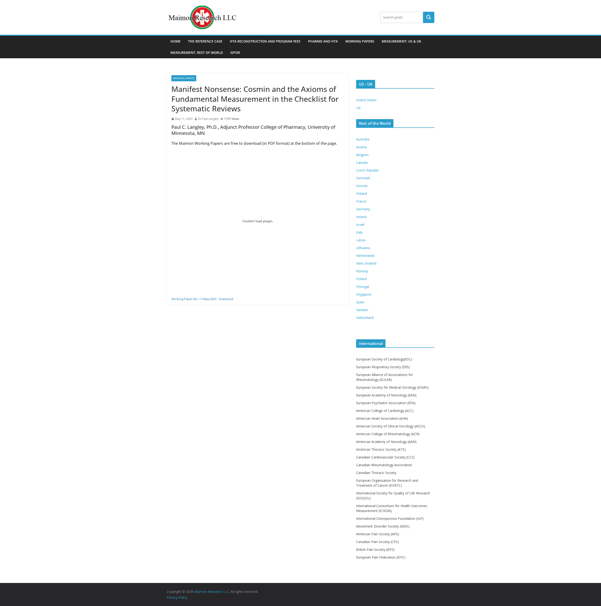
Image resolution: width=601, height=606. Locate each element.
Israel (360, 224)
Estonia (361, 186)
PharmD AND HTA (323, 41)
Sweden (362, 310)
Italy (359, 232)
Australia (362, 139)
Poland (361, 279)
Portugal (362, 286)
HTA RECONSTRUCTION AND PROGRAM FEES (265, 41)
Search (428, 17)
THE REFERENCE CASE (205, 41)
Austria (361, 147)
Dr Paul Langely (208, 119)
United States (366, 100)
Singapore (363, 294)
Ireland (361, 217)
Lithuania (363, 248)
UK (358, 108)
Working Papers (359, 41)
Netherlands (365, 255)
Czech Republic (367, 170)
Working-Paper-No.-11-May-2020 (193, 299)
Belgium (362, 154)
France (361, 201)
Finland (361, 193)
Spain (360, 302)
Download (226, 299)
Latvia (360, 240)
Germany (363, 209)
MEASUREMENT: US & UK (401, 41)
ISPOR (235, 52)
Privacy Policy (177, 597)
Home (175, 41)
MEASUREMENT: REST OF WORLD (196, 52)
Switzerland (365, 317)
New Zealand (366, 263)
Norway (362, 271)
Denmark (363, 178)
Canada (362, 162)
